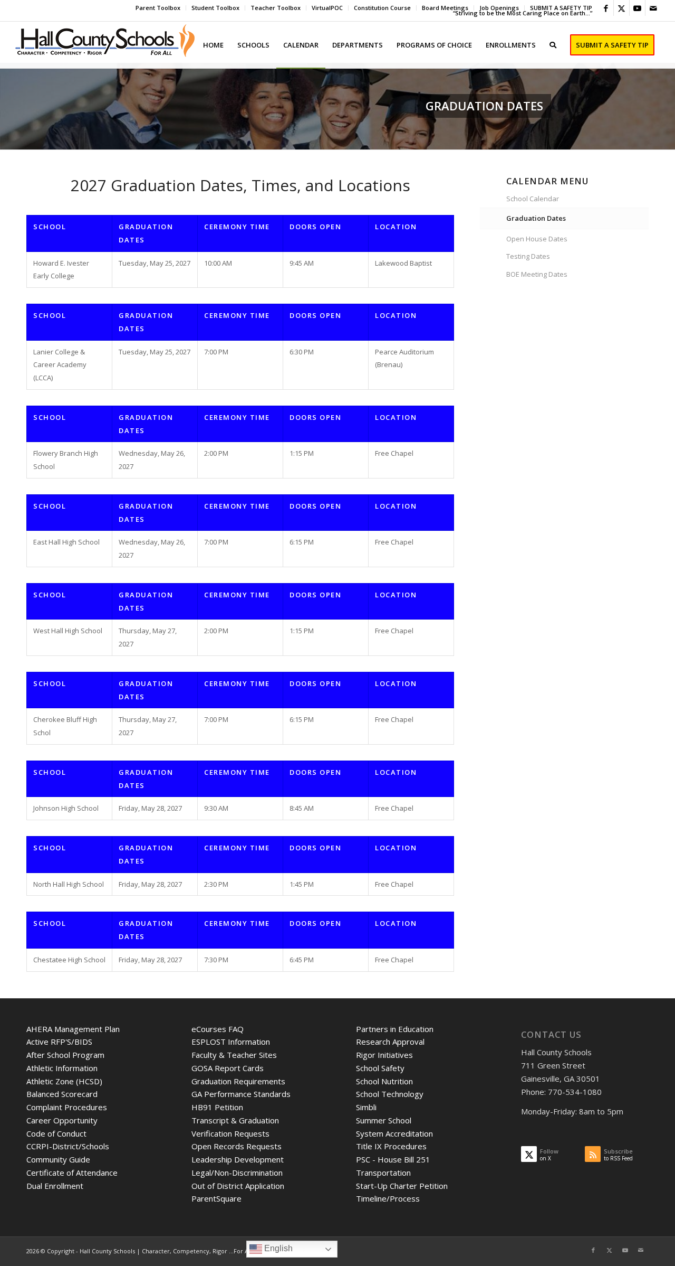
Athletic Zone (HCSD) (64, 1081)
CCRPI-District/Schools (67, 1146)
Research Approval (390, 1041)
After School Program (65, 1054)
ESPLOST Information (230, 1041)
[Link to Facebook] (605, 8)
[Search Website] (553, 45)
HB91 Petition (217, 1107)
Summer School (383, 1120)
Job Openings (499, 8)
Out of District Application (237, 1185)
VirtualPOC (327, 8)
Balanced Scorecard (62, 1094)
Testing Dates (528, 256)
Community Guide (58, 1159)
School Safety (380, 1068)
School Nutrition (384, 1081)
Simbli (366, 1107)
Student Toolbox (215, 8)
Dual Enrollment (54, 1185)
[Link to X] (621, 8)
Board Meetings (445, 8)
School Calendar (532, 198)
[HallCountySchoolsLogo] (106, 45)
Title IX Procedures (391, 1146)
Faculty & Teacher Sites (234, 1054)
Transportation (383, 1172)
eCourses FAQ (217, 1029)
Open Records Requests (236, 1146)
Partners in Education (394, 1029)
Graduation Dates (536, 218)
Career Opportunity (62, 1120)
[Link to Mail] (653, 8)
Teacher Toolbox (275, 8)
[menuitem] (158, 8)
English (277, 1248)
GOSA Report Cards (227, 1068)
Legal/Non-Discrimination (237, 1172)
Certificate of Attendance (72, 1172)
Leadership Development (237, 1159)
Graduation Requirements (238, 1081)
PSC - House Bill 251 (393, 1159)
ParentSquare (216, 1198)
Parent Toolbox (158, 8)
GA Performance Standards (241, 1094)
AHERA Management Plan (73, 1029)
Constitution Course (382, 8)
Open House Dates (536, 238)
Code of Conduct (56, 1133)
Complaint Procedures (66, 1107)
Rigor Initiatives (384, 1054)
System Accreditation (394, 1133)
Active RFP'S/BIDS (59, 1041)
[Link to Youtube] (637, 8)
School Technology (389, 1094)
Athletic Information (62, 1068)
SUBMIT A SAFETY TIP (561, 8)
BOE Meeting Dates (536, 274)
